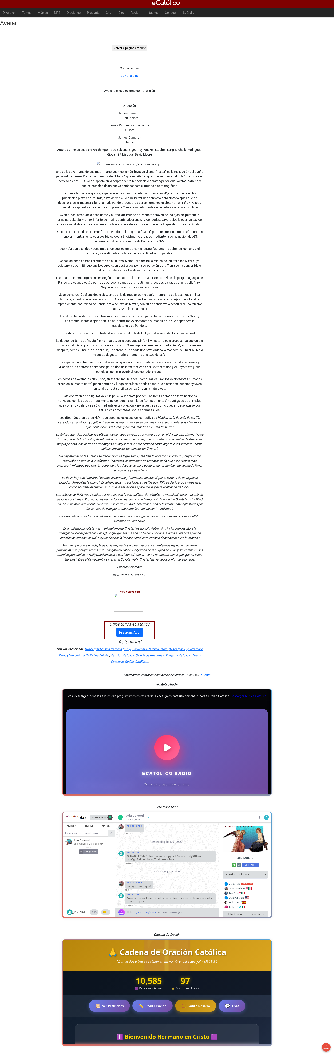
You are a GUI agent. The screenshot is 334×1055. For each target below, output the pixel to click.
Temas (26, 12)
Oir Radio (326, 1047)
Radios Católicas (136, 661)
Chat (109, 12)
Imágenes (152, 12)
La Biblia (188, 12)
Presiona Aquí (129, 632)
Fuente (205, 675)
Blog (121, 12)
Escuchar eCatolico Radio (149, 649)
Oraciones (74, 12)
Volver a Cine (130, 76)
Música (43, 12)
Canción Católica (122, 655)
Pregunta (93, 12)
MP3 (57, 12)
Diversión (9, 12)
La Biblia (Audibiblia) (95, 655)
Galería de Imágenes (149, 655)
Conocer (171, 12)
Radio (134, 12)
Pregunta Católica (177, 655)
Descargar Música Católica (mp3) (108, 649)
